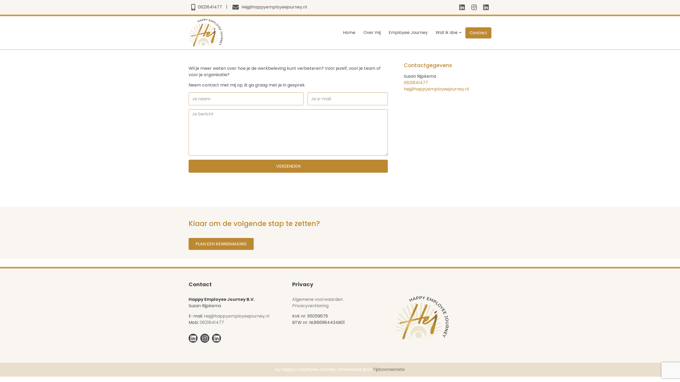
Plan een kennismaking (221, 244)
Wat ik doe (447, 32)
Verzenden (288, 166)
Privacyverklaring (310, 306)
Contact (478, 33)
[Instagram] (474, 7)
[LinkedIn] (462, 7)
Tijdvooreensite (389, 369)
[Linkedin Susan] (486, 7)
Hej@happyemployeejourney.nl (236, 316)
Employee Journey (408, 32)
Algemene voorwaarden (317, 299)
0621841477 (416, 83)
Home (349, 32)
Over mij (372, 32)
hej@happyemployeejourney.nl (436, 89)
